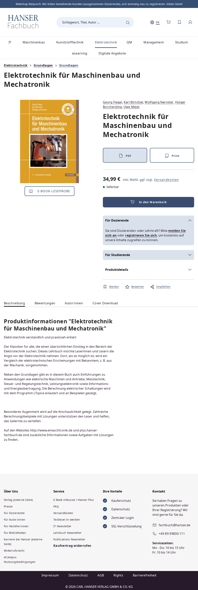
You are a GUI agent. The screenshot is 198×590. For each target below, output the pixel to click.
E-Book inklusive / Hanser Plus (73, 500)
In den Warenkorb (153, 202)
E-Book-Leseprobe (53, 191)
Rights (118, 575)
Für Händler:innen (16, 526)
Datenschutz (78, 575)
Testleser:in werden (66, 519)
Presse (8, 506)
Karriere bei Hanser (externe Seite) (23, 541)
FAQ (56, 506)
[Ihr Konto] (190, 22)
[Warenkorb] (168, 22)
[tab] (14, 303)
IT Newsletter (62, 526)
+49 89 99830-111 (172, 533)
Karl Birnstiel (133, 102)
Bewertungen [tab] (45, 303)
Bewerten (137, 286)
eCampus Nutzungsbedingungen (19, 559)
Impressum (50, 575)
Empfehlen (163, 286)
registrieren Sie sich (141, 235)
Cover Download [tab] (105, 303)
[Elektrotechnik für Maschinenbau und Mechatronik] (49, 141)
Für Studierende (117, 255)
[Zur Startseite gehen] (23, 21)
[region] (49, 141)
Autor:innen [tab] (74, 303)
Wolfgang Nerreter (159, 102)
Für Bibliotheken (15, 533)
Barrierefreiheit (144, 575)
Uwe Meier (132, 107)
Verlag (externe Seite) (18, 500)
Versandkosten (166, 180)
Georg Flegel (112, 102)
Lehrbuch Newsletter (67, 533)
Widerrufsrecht (14, 550)
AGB (100, 575)
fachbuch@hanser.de (174, 525)
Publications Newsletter (69, 539)
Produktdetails (116, 269)
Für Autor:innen (14, 519)
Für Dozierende (117, 220)
